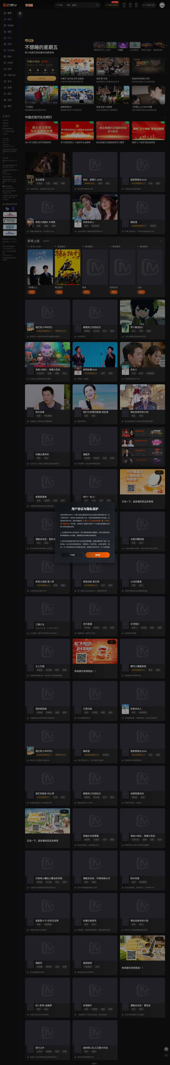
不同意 (72, 555)
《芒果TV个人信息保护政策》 (92, 521)
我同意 (97, 555)
